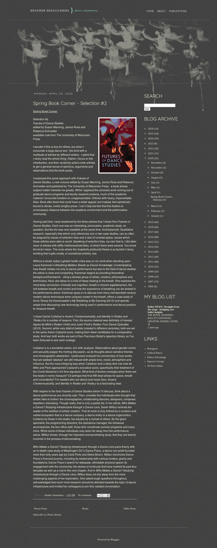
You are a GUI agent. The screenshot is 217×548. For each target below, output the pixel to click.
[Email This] (98, 495)
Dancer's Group (155, 361)
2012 (151, 256)
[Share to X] (105, 495)
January (155, 215)
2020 (151, 158)
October (155, 172)
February (156, 211)
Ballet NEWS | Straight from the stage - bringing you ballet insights (163, 309)
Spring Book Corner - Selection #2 (70, 103)
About (161, 11)
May (153, 187)
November (157, 167)
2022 (151, 148)
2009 (151, 271)
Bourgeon (152, 348)
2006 (151, 286)
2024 (151, 138)
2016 (151, 237)
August (155, 177)
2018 (151, 227)
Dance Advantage (156, 357)
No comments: (85, 495)
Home (150, 11)
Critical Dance (154, 352)
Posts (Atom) (54, 514)
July (153, 182)
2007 (151, 281)
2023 (151, 143)
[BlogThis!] (102, 495)
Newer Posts (40, 508)
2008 (151, 276)
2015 (151, 242)
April (154, 192)
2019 (151, 222)
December (157, 162)
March (155, 206)
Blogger (115, 539)
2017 (151, 232)
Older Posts (130, 508)
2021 (151, 153)
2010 (151, 266)
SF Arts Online (155, 365)
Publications (177, 11)
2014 (151, 246)
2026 (151, 128)
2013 (151, 251)
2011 (151, 261)
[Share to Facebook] (108, 495)
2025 (151, 133)
